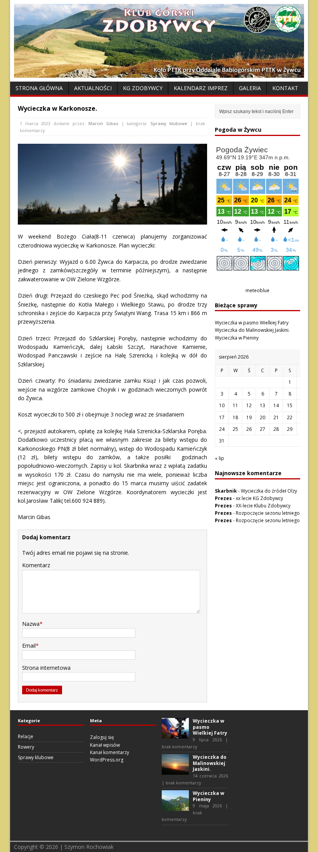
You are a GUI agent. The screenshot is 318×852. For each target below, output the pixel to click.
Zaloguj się (102, 737)
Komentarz (36, 565)
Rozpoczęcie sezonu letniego (268, 513)
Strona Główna (39, 88)
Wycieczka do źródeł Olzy (269, 491)
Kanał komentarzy (109, 752)
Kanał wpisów (105, 745)
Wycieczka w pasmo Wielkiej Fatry (252, 322)
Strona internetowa (46, 667)
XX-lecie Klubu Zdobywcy (263, 505)
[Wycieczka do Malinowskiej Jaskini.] (175, 771)
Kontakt (285, 88)
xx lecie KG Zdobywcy (259, 498)
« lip (219, 458)
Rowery (26, 747)
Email (29, 645)
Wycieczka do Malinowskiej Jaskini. (252, 330)
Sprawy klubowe (168, 123)
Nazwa (31, 623)
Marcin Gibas (103, 123)
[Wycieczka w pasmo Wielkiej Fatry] (175, 735)
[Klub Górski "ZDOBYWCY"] (159, 73)
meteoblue (257, 290)
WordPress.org (106, 759)
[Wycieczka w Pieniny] (175, 807)
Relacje (25, 736)
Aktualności (93, 88)
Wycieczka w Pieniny (237, 338)
